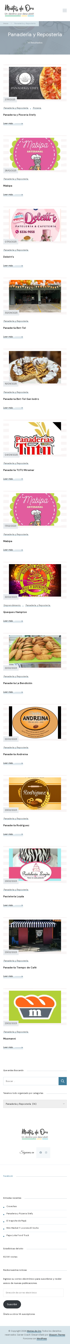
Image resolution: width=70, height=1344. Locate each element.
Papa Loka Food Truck (18, 1235)
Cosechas (12, 1206)
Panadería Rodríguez (16, 825)
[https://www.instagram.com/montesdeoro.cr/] (46, 1152)
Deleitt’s (8, 256)
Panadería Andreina (15, 754)
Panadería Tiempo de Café (20, 967)
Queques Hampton (15, 612)
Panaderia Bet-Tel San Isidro (21, 399)
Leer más (8, 123)
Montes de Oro (34, 1331)
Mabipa (7, 185)
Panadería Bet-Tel (15, 328)
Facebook (8, 1176)
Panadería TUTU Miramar (18, 470)
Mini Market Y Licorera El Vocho (23, 1228)
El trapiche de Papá (16, 1221)
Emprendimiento (12, 605)
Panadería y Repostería (16, 108)
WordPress (42, 1338)
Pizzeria (37, 108)
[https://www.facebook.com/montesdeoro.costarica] (41, 1152)
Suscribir (12, 1304)
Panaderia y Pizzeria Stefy (19, 114)
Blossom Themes (57, 1335)
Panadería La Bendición (17, 683)
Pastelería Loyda (13, 896)
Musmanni (9, 1038)
